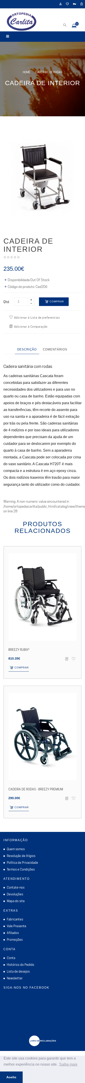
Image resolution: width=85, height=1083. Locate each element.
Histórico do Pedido (20, 964)
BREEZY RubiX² (18, 649)
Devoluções (15, 894)
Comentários (55, 349)
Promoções (15, 939)
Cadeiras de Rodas (48, 72)
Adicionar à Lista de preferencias (37, 317)
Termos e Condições (21, 869)
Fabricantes (15, 919)
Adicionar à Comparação (31, 326)
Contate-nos (15, 887)
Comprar (57, 301)
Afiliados (13, 933)
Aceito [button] (11, 1077)
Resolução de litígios (21, 856)
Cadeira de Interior (42, 82)
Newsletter (15, 978)
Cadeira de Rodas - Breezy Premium (35, 789)
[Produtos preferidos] (67, 4)
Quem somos (16, 849)
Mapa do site (16, 901)
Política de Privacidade (22, 862)
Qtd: (6, 302)
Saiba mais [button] (68, 1064)
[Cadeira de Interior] (42, 177)
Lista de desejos (18, 971)
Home (26, 72)
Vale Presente (16, 926)
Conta (11, 958)
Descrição (27, 349)
